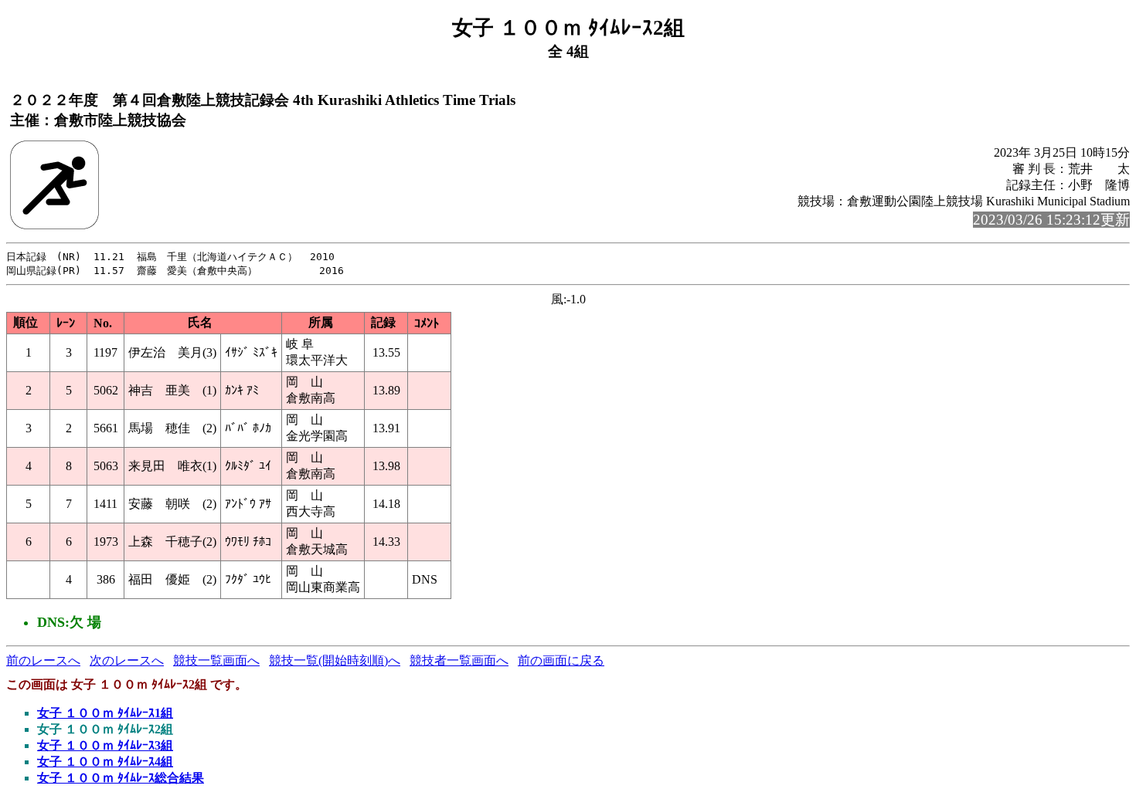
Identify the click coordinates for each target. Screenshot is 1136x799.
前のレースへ (43, 660)
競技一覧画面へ (216, 660)
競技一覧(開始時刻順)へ (334, 660)
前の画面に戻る (561, 660)
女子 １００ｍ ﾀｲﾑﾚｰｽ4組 (105, 761)
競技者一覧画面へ (459, 660)
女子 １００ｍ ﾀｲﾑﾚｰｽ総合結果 (120, 777)
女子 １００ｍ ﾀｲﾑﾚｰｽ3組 (105, 745)
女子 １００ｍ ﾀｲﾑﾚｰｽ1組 (105, 712)
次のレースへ (127, 660)
